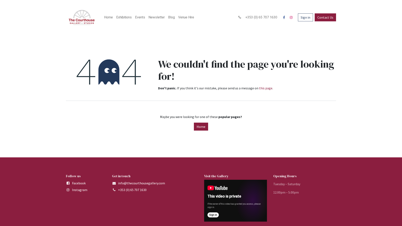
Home (201, 127)
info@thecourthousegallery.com (141, 183)
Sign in (305, 17)
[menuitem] (108, 17)
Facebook (79, 183)
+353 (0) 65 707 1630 (260, 17)
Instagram (79, 190)
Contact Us (325, 17)
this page (265, 88)
